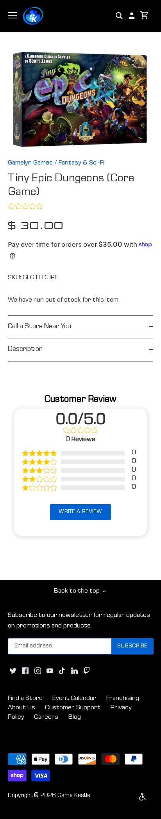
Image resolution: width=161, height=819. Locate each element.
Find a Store (25, 698)
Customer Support (72, 708)
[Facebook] (25, 671)
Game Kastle (73, 796)
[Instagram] (37, 671)
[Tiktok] (62, 671)
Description (25, 349)
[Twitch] (86, 671)
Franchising (122, 698)
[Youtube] (50, 671)
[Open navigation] (12, 15)
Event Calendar (74, 698)
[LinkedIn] (74, 671)
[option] (80, 99)
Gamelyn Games (30, 163)
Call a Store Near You (39, 327)
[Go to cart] (144, 16)
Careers (46, 717)
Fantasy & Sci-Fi (81, 163)
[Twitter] (13, 671)
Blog (74, 717)
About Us (21, 708)
